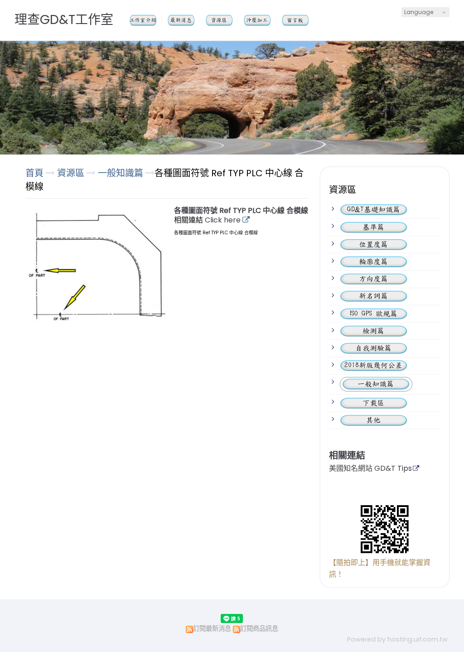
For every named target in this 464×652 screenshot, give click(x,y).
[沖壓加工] (263, 20)
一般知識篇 (120, 173)
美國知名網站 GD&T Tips (370, 468)
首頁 (34, 173)
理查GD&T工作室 (63, 20)
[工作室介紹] (149, 20)
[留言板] (301, 20)
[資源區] (225, 20)
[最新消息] (187, 20)
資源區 (72, 173)
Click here (223, 220)
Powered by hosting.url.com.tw (397, 639)
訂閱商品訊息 (259, 628)
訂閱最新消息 (212, 628)
